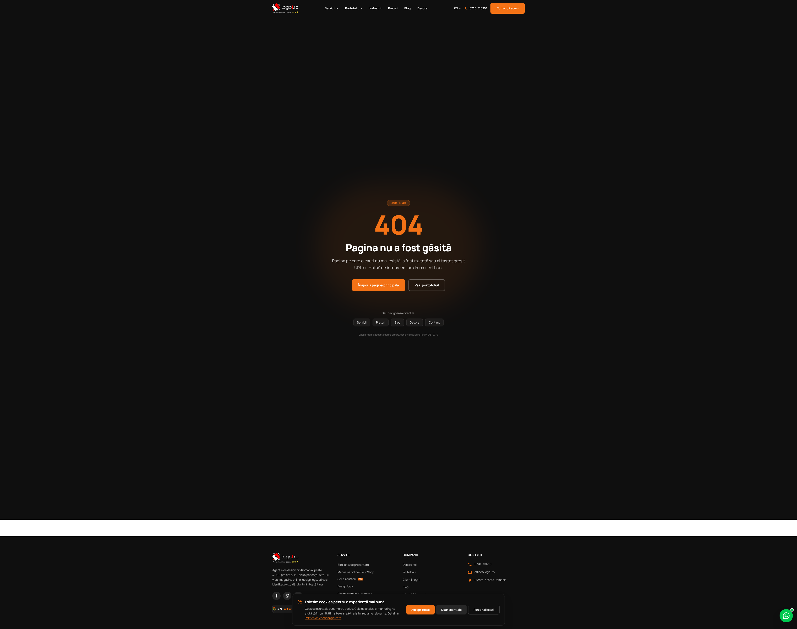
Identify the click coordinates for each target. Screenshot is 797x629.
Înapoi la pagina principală (378, 285)
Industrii (375, 8)
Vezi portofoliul (427, 285)
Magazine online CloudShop (355, 572)
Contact (434, 322)
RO (456, 8)
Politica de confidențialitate (323, 618)
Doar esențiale (451, 610)
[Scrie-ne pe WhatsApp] (786, 615)
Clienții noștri (411, 580)
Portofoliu (352, 8)
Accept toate (420, 610)
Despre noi (410, 565)
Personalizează (483, 610)
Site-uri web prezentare (353, 565)
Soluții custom (349, 579)
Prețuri (393, 8)
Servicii (330, 8)
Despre (422, 8)
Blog (407, 8)
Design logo (345, 586)
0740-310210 (478, 8)
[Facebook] (276, 596)
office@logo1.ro (484, 572)
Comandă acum (507, 8)
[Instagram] (287, 596)
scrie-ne (405, 334)
